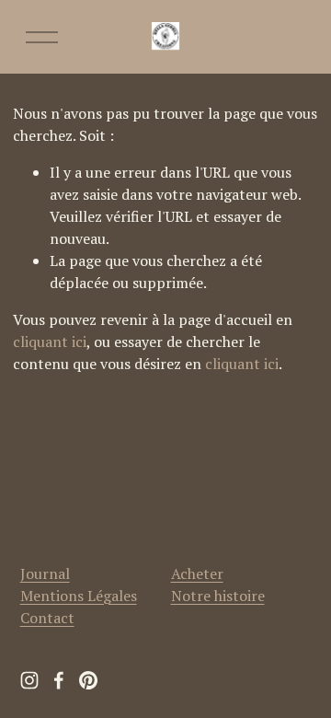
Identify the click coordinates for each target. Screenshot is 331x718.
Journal (45, 573)
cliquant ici (49, 341)
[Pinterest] (88, 680)
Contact (47, 618)
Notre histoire (218, 595)
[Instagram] (29, 680)
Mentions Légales (78, 595)
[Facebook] (59, 680)
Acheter (197, 573)
